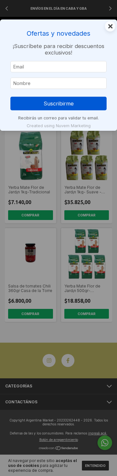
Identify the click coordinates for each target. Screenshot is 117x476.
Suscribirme (59, 103)
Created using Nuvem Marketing (59, 125)
